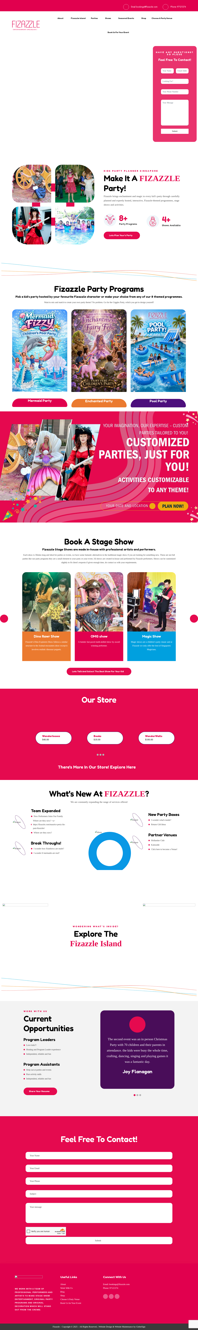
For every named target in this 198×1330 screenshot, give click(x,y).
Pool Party (158, 401)
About (60, 18)
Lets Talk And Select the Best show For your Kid (98, 671)
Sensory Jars (121, 736)
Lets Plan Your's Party (121, 235)
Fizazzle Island (78, 18)
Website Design (105, 1327)
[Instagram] (111, 1296)
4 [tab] (103, 755)
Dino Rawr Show (46, 636)
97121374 (181, 6)
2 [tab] (98, 755)
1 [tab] (95, 755)
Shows (108, 18)
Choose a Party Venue (162, 18)
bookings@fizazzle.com (146, 6)
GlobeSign (140, 1327)
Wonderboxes (173, 736)
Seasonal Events (126, 18)
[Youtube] (117, 1296)
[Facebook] (105, 1296)
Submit (175, 131)
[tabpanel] (66, 732)
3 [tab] (100, 755)
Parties (94, 18)
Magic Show (151, 636)
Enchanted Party (99, 401)
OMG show (99, 636)
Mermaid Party (40, 401)
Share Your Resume (39, 1091)
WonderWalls (69, 736)
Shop (143, 18)
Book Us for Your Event (118, 32)
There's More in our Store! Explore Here (97, 767)
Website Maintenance (124, 1327)
